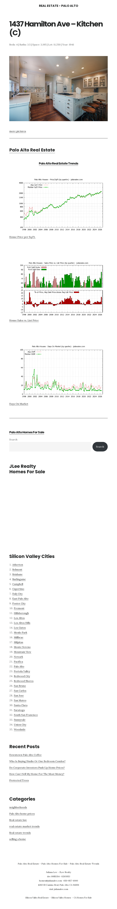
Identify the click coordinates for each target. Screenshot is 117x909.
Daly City (17, 593)
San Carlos (20, 690)
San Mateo (20, 700)
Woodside (19, 729)
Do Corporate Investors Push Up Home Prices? (37, 767)
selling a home (17, 839)
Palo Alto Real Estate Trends (58, 163)
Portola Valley (22, 671)
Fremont (19, 608)
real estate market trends (24, 826)
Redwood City (22, 676)
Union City (20, 724)
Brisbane (17, 574)
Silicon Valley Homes (61, 897)
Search (13, 439)
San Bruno (20, 685)
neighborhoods (18, 807)
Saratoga (19, 710)
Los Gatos (20, 627)
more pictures (17, 131)
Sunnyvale (19, 719)
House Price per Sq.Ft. (22, 236)
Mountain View (22, 651)
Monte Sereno (22, 647)
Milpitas (18, 642)
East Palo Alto (20, 598)
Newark (18, 656)
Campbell (17, 584)
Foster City (18, 603)
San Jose (19, 695)
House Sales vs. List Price (24, 320)
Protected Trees (19, 780)
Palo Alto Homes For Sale (26, 432)
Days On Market (18, 403)
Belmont (17, 569)
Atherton (17, 564)
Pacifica (18, 661)
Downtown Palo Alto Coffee (25, 754)
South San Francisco (26, 714)
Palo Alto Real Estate (32, 150)
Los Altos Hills (22, 622)
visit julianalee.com (58, 889)
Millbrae (18, 637)
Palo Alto (19, 666)
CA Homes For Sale (83, 897)
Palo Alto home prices (22, 813)
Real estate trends (20, 832)
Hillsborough (21, 613)
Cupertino (18, 588)
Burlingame (19, 579)
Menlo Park (20, 632)
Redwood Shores (24, 680)
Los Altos (19, 617)
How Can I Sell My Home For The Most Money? (36, 773)
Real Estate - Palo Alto (58, 6)
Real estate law (18, 819)
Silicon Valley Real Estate (37, 897)
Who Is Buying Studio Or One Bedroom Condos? (37, 761)
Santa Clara (20, 705)
